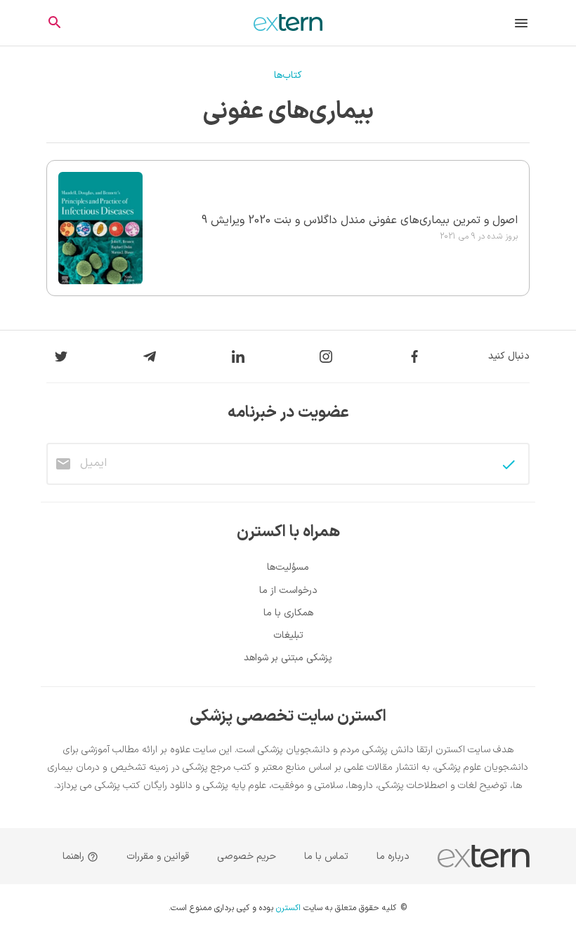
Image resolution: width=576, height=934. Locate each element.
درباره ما (393, 856)
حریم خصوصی (246, 856)
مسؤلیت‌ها (288, 567)
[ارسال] (508, 464)
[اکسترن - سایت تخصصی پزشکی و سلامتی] (288, 22)
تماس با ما (326, 856)
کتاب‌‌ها (288, 75)
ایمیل (93, 463)
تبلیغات (288, 635)
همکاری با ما (288, 613)
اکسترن (288, 908)
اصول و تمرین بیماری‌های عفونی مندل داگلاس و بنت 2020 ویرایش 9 (360, 220)
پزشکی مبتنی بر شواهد (288, 658)
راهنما (75, 856)
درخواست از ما (288, 590)
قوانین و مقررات (157, 856)
